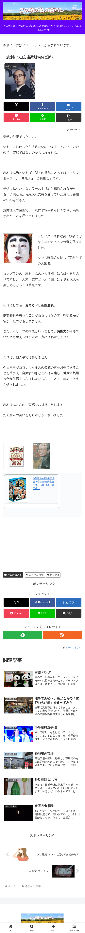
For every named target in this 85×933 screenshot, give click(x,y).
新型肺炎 (54, 574)
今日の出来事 (15, 574)
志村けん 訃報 (36, 574)
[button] (68, 117)
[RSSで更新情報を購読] (62, 635)
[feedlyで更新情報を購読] (22, 635)
